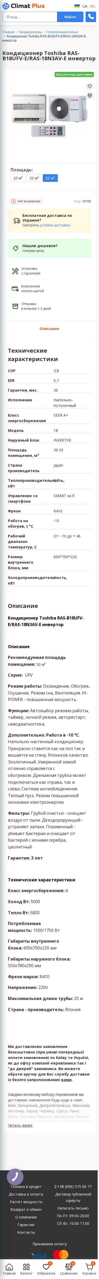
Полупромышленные (62, 32)
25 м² (18, 178)
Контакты (26, 1232)
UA (84, 6)
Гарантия (25, 1224)
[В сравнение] (90, 95)
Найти (70, 17)
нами (66, 1079)
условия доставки (55, 225)
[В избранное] (90, 86)
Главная (8, 32)
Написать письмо (73, 1208)
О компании (26, 1217)
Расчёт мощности (26, 1201)
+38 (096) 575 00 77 (74, 1186)
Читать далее (20, 1125)
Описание (49, 328)
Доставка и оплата (26, 1194)
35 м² (34, 178)
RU (92, 6)
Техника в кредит (25, 1186)
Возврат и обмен (25, 1209)
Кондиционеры (30, 32)
